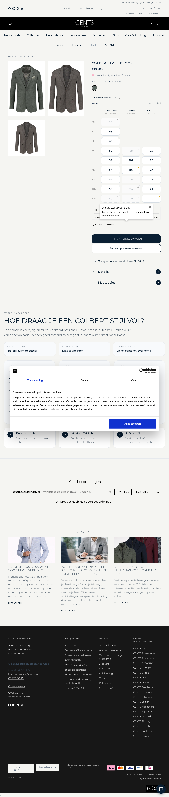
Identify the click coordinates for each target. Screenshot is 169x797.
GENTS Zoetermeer (144, 731)
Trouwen (159, 35)
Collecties (33, 35)
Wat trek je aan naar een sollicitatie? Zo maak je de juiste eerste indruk (84, 570)
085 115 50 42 (16, 678)
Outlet (94, 45)
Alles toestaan (132, 423)
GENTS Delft (140, 677)
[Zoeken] (10, 24)
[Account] (150, 24)
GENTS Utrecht (142, 726)
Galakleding (106, 673)
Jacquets (104, 663)
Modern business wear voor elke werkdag (28, 568)
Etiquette (70, 645)
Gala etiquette (73, 659)
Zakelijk (149, 2)
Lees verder (15, 603)
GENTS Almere (141, 648)
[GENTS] (84, 23)
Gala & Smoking (135, 35)
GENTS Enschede (143, 687)
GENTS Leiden (141, 701)
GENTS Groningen (143, 692)
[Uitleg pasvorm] (118, 97)
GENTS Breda (141, 672)
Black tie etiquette (75, 669)
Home (11, 57)
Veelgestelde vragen (20, 645)
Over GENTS (15, 692)
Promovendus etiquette (78, 674)
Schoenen (99, 35)
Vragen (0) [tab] (86, 491)
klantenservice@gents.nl (23, 674)
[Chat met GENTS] (161, 789)
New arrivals (12, 35)
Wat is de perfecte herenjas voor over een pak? (135, 570)
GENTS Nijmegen (143, 711)
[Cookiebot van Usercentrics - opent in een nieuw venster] (141, 370)
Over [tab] (134, 380)
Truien (102, 678)
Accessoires (78, 35)
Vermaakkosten (108, 645)
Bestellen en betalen (21, 649)
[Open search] (110, 492)
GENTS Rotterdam (143, 716)
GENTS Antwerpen (143, 662)
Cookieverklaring (153, 774)
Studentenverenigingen (133, 2)
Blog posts (85, 531)
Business (58, 45)
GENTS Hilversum (143, 697)
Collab (158, 2)
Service (157, 8)
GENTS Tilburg (141, 721)
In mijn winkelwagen (126, 238)
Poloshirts (105, 683)
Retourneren (16, 653)
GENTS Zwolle (141, 735)
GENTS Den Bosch (143, 682)
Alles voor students (110, 650)
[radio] (94, 88)
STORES (111, 45)
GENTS (18, 778)
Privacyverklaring (134, 774)
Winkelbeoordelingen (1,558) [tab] (60, 491)
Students (77, 45)
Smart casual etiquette (78, 655)
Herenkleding (55, 35)
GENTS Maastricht (143, 706)
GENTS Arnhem (142, 667)
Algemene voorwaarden (150, 778)
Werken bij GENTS (19, 696)
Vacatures (147, 8)
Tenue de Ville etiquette (78, 650)
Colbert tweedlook (25, 57)
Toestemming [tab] (35, 380)
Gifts (116, 35)
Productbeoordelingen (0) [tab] (25, 491)
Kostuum (104, 668)
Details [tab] (85, 380)
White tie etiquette (76, 664)
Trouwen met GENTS (77, 687)
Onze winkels (16, 686)
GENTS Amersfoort (144, 653)
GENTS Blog (106, 687)
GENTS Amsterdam (144, 658)
